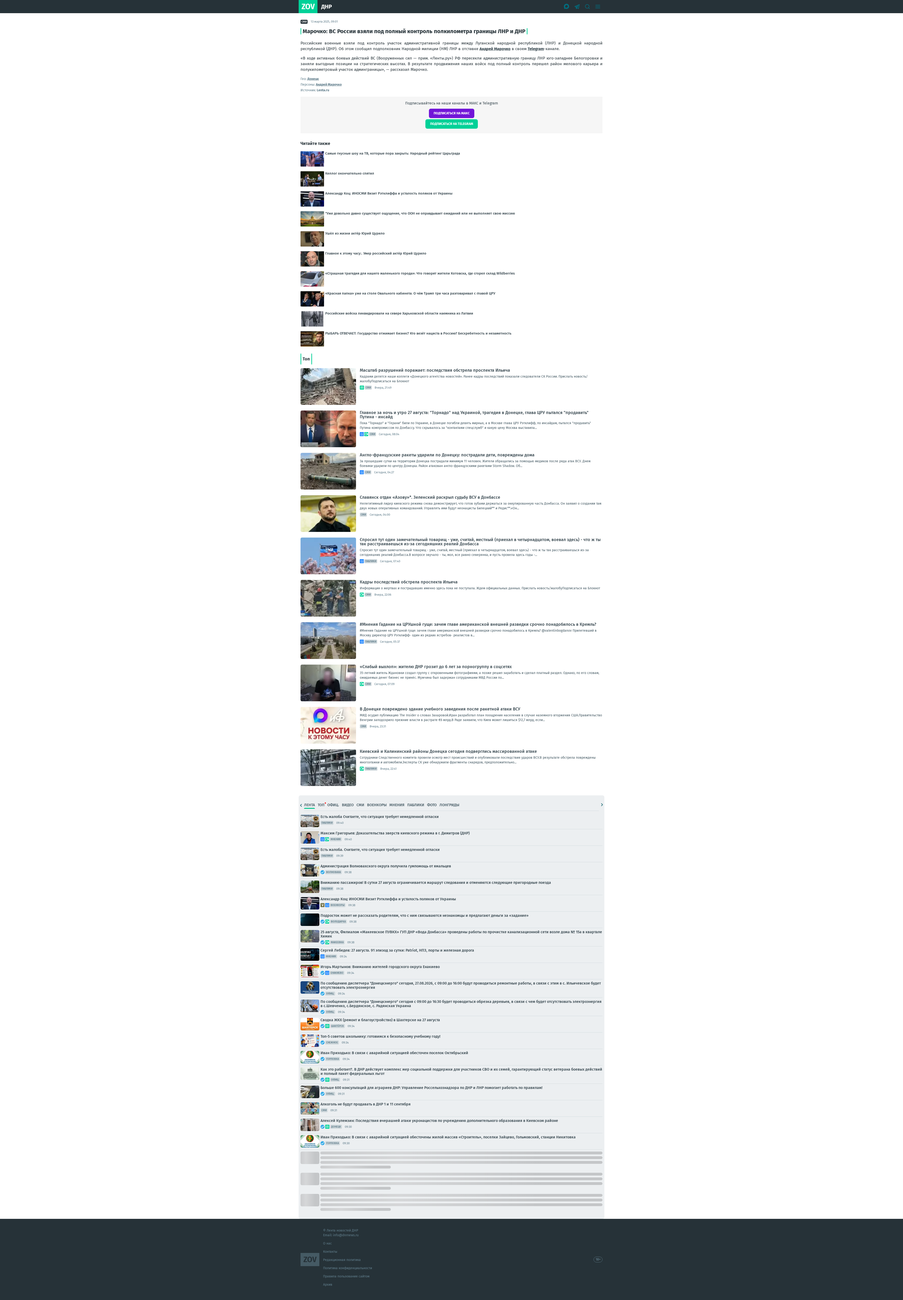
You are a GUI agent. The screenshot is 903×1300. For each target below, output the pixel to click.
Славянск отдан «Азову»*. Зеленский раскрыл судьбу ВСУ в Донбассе (430, 497)
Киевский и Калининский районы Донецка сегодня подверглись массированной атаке (448, 751)
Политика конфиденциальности (347, 1268)
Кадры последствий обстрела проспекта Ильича (409, 582)
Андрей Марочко (495, 48)
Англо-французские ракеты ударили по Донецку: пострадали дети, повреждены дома (447, 455)
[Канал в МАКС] (566, 6)
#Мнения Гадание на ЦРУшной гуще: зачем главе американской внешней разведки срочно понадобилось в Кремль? (478, 624)
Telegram (536, 48)
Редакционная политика (342, 1260)
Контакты (330, 1252)
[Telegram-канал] (577, 6)
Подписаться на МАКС (452, 113)
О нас (327, 1243)
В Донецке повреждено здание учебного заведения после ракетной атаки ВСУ (440, 709)
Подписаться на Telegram (451, 124)
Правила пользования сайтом (346, 1276)
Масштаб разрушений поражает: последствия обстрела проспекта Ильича (435, 370)
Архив (327, 1285)
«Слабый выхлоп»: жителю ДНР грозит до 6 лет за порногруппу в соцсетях (436, 666)
